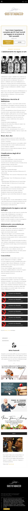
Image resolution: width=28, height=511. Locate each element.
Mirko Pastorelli (17, 53)
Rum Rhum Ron (17, 49)
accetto (6, 509)
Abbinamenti (10, 49)
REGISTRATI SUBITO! (8, 42)
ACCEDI (19, 42)
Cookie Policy (9, 495)
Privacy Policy (3, 495)
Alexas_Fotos (7, 330)
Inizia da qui (11, 464)
